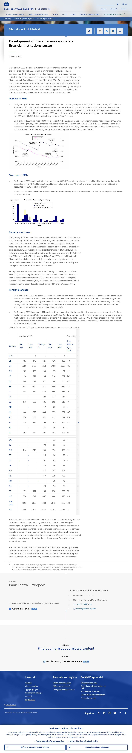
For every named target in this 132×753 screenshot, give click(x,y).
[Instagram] (109, 712)
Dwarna (103, 9)
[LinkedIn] (104, 712)
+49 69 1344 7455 (84, 604)
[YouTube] (114, 712)
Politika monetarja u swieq (15, 14)
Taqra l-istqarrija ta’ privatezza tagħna (50, 741)
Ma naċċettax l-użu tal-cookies (97, 747)
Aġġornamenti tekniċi (61, 686)
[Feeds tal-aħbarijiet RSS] (125, 712)
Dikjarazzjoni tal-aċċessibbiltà (93, 695)
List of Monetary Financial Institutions (64, 661)
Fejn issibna (30, 700)
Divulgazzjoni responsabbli (64, 689)
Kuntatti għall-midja (21, 609)
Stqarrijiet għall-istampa (45, 19)
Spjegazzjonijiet (31, 689)
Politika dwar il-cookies (90, 691)
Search (117, 4)
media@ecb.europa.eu (86, 609)
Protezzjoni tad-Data (89, 683)
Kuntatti (28, 696)
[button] (121, 4)
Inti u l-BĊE (113, 9)
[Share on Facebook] (106, 31)
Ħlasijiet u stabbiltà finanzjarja (38, 14)
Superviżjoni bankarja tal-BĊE (113, 14)
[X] (98, 712)
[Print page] (89, 31)
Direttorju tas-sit (11, 704)
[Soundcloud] (120, 712)
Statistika (55, 14)
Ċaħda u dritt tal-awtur (62, 683)
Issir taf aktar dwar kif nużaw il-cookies (84, 741)
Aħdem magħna (31, 686)
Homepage (7, 19)
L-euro (64, 14)
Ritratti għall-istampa (33, 693)
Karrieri (123, 9)
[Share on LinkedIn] (113, 31)
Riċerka (73, 14)
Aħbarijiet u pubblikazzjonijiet (89, 14)
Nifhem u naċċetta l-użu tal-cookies (35, 747)
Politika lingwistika (88, 698)
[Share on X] (100, 31)
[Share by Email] (120, 31)
